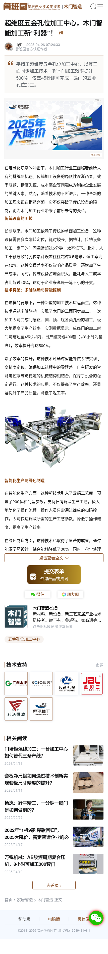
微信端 (84, 919)
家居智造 (25, 899)
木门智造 (73, 6)
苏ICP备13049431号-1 (74, 930)
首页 (9, 899)
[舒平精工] (41, 709)
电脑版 (54, 919)
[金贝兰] (91, 683)
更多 (99, 664)
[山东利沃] (16, 709)
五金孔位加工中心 (24, 639)
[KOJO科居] (41, 683)
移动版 (24, 919)
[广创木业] (16, 683)
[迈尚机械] (66, 683)
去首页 (53, 885)
